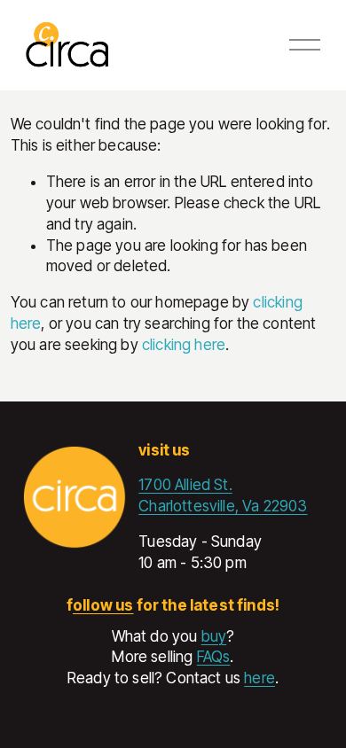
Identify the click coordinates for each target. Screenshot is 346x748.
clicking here (183, 345)
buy (214, 636)
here (259, 678)
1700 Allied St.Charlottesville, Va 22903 (222, 495)
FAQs (214, 657)
